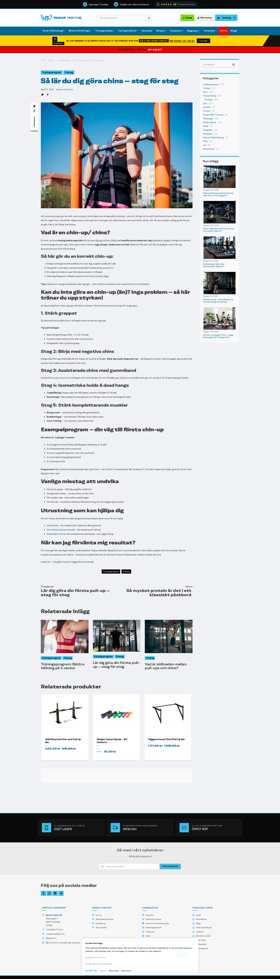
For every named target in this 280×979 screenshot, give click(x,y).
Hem (43, 60)
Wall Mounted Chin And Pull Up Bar (63, 741)
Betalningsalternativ (154, 927)
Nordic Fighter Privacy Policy (98, 964)
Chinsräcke (52, 525)
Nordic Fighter (209, 122)
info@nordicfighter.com (56, 934)
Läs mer (203, 41)
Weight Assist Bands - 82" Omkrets (112, 741)
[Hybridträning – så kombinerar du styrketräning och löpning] (219, 283)
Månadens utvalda (203, 936)
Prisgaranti (150, 932)
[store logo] (61, 18)
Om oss (99, 915)
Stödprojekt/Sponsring (104, 919)
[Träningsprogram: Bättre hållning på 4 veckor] (65, 636)
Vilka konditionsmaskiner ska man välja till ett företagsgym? (218, 194)
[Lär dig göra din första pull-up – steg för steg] (117, 636)
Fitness (206, 111)
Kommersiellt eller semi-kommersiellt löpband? (214, 265)
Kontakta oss (101, 923)
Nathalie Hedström (64, 89)
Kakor (148, 936)
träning (126, 571)
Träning (69, 72)
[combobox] (219, 64)
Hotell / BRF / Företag (213, 114)
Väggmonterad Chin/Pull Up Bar (166, 739)
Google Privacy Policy (95, 957)
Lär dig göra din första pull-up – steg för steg (116, 664)
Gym (205, 103)
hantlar (62, 534)
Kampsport (208, 133)
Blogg (51, 60)
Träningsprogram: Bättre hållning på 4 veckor (62, 666)
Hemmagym (208, 118)
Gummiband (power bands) (61, 529)
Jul (204, 145)
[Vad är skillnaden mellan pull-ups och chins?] (168, 636)
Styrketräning (209, 95)
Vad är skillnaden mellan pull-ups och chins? (166, 666)
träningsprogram (111, 571)
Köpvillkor (150, 915)
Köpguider (207, 130)
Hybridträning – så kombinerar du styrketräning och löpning (218, 300)
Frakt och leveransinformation (157, 923)
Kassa (189, 17)
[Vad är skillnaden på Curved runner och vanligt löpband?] (219, 212)
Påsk (205, 141)
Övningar (209, 99)
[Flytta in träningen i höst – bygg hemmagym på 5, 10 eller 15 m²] (219, 318)
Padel (205, 126)
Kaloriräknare (201, 919)
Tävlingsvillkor (101, 927)
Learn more (126, 970)
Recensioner (209, 149)
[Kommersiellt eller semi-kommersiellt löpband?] (219, 247)
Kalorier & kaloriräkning (213, 137)
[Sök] (233, 64)
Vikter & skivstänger (204, 927)
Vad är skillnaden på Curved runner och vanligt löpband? (218, 229)
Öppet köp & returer (153, 919)
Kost (205, 92)
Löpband (199, 932)
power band (59, 377)
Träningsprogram (64, 60)
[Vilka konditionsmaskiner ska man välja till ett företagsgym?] (219, 177)
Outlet (198, 915)
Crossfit (207, 107)
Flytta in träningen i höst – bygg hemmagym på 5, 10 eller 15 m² (218, 336)
